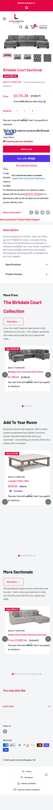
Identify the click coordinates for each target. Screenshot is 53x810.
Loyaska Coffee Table (18, 481)
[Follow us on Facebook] (5, 731)
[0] (32, 27)
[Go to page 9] (32, 674)
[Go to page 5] (29, 555)
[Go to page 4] (30, 406)
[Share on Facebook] (31, 212)
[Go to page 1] (23, 406)
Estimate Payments (35, 178)
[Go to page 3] (27, 406)
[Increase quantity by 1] (32, 111)
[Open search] (21, 27)
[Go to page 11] (37, 674)
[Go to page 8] (30, 674)
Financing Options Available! (19, 141)
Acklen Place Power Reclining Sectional (27, 634)
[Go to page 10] (35, 674)
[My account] (26, 27)
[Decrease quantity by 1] (17, 111)
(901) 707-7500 (32, 194)
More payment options (26, 165)
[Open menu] (4, 19)
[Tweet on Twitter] (42, 212)
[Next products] (48, 375)
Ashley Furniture (12, 82)
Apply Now (17, 178)
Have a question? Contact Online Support (20, 219)
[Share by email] (48, 212)
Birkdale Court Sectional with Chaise (25, 371)
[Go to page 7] (34, 555)
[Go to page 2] (25, 406)
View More (12, 321)
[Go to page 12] (40, 674)
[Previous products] (5, 375)
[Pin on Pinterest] (37, 212)
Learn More (8, 137)
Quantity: (7, 110)
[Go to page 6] (31, 555)
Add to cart (26, 149)
